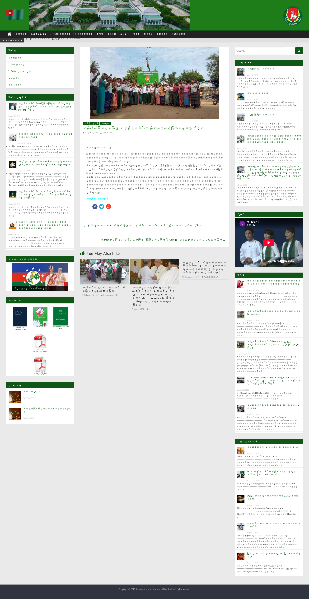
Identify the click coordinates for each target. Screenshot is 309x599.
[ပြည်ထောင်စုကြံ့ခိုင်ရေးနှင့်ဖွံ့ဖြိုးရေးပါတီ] (15, 11)
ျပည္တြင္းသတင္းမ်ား (61, 34)
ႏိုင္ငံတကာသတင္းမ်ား (83, 34)
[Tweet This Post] (101, 205)
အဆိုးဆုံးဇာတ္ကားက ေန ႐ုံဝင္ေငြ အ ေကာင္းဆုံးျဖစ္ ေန (272, 447)
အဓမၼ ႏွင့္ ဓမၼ (257, 93)
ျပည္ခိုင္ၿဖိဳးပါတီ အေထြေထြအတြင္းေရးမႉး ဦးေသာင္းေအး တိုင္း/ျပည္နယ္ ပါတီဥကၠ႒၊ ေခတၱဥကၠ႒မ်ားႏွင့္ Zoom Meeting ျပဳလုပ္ (44, 106)
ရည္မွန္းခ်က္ (15, 85)
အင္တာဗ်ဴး (147, 34)
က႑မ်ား (123, 34)
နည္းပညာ (111, 34)
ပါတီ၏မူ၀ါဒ (15, 58)
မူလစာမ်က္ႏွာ (21, 34)
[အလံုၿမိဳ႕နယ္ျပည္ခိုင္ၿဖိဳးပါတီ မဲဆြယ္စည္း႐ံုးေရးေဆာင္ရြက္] (104, 261)
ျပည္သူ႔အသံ (178, 34)
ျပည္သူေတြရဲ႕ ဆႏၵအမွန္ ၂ (262, 69)
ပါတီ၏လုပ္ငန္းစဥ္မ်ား (19, 71)
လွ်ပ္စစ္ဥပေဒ (31, 391)
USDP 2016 (107, 133)
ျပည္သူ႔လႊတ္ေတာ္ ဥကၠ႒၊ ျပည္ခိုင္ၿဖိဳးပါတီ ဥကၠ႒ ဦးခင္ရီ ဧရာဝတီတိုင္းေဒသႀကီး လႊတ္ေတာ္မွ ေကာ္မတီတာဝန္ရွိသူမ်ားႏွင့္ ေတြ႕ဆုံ (45, 225)
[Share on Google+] (108, 205)
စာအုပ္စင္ (162, 34)
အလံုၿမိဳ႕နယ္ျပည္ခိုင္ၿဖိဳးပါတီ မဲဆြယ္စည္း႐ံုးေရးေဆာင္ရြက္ (103, 289)
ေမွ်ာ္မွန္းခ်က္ (13, 78)
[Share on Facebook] (95, 205)
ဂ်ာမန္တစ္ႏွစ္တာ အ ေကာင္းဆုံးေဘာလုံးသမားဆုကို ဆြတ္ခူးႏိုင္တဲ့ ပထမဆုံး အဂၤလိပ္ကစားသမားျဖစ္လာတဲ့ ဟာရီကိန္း (71, 40)
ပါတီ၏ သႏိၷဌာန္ (16, 65)
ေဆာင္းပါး (136, 34)
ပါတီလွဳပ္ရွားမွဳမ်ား (38, 34)
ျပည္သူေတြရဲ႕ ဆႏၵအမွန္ (260, 114)
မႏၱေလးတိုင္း (105, 123)
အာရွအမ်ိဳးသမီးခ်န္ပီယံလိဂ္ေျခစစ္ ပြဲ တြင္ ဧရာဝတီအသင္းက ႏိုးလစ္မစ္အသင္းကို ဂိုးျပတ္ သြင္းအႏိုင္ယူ (273, 344)
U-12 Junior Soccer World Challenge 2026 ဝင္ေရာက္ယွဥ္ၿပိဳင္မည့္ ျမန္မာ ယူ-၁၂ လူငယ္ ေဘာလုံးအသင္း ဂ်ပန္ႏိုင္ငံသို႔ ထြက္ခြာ (273, 380)
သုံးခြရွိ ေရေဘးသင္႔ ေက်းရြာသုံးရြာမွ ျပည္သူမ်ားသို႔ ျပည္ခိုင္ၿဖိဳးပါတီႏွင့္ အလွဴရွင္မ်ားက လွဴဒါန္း (143, 225)
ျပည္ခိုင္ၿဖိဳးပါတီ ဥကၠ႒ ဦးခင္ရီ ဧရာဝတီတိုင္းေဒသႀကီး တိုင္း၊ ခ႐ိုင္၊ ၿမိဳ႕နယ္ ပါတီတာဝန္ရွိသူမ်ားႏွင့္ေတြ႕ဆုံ (44, 194)
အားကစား (99, 34)
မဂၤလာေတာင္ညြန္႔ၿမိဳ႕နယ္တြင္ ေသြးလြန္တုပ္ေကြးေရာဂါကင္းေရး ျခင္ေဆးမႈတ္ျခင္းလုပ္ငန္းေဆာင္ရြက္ (162, 239)
